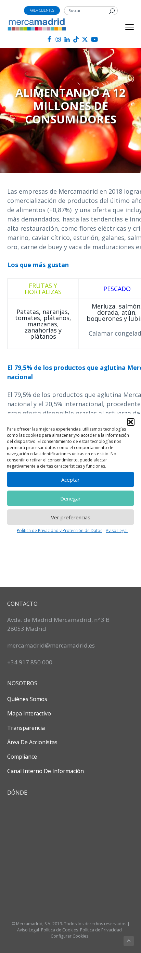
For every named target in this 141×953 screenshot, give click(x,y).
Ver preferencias (70, 517)
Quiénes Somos (27, 699)
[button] (130, 422)
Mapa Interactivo (29, 713)
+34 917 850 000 (29, 662)
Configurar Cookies (69, 936)
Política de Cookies (59, 930)
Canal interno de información (45, 771)
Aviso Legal (117, 530)
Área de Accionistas (32, 742)
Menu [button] (122, 27)
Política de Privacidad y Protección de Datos (59, 530)
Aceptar (70, 479)
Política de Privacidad (101, 930)
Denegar (70, 498)
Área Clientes (42, 10)
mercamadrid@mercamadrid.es (51, 645)
